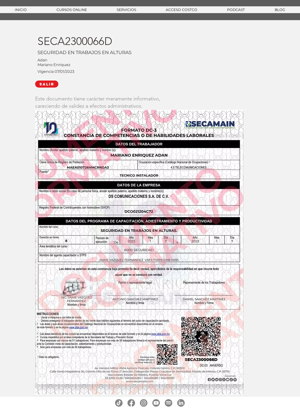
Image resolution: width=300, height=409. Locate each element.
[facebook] (131, 403)
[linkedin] (181, 403)
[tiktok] (119, 403)
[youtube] (156, 403)
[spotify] (168, 403)
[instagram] (143, 403)
